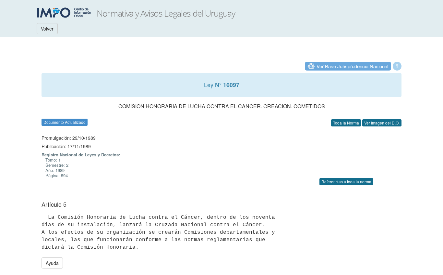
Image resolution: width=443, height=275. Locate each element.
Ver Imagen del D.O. (382, 122)
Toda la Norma (346, 122)
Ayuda (52, 263)
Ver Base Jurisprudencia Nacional (352, 66)
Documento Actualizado (64, 122)
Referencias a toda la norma (346, 181)
